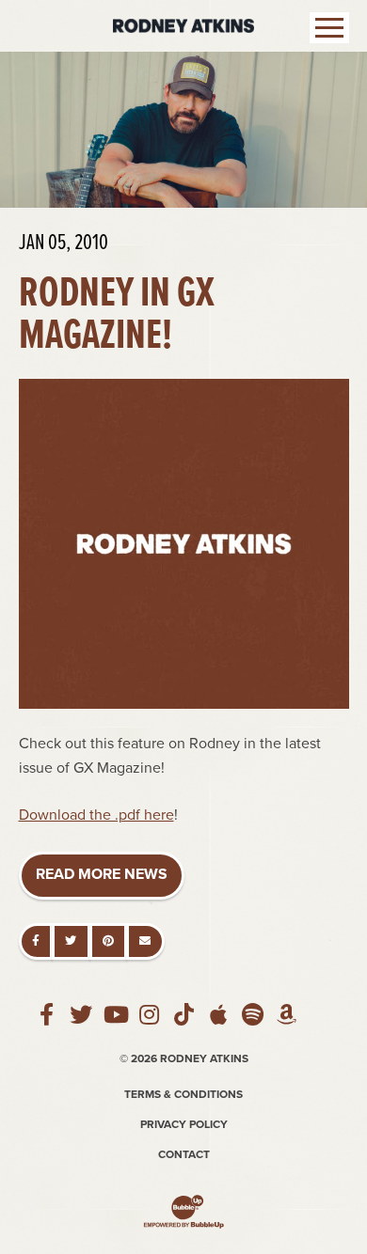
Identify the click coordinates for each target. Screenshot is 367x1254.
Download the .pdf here (96, 815)
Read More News (102, 874)
